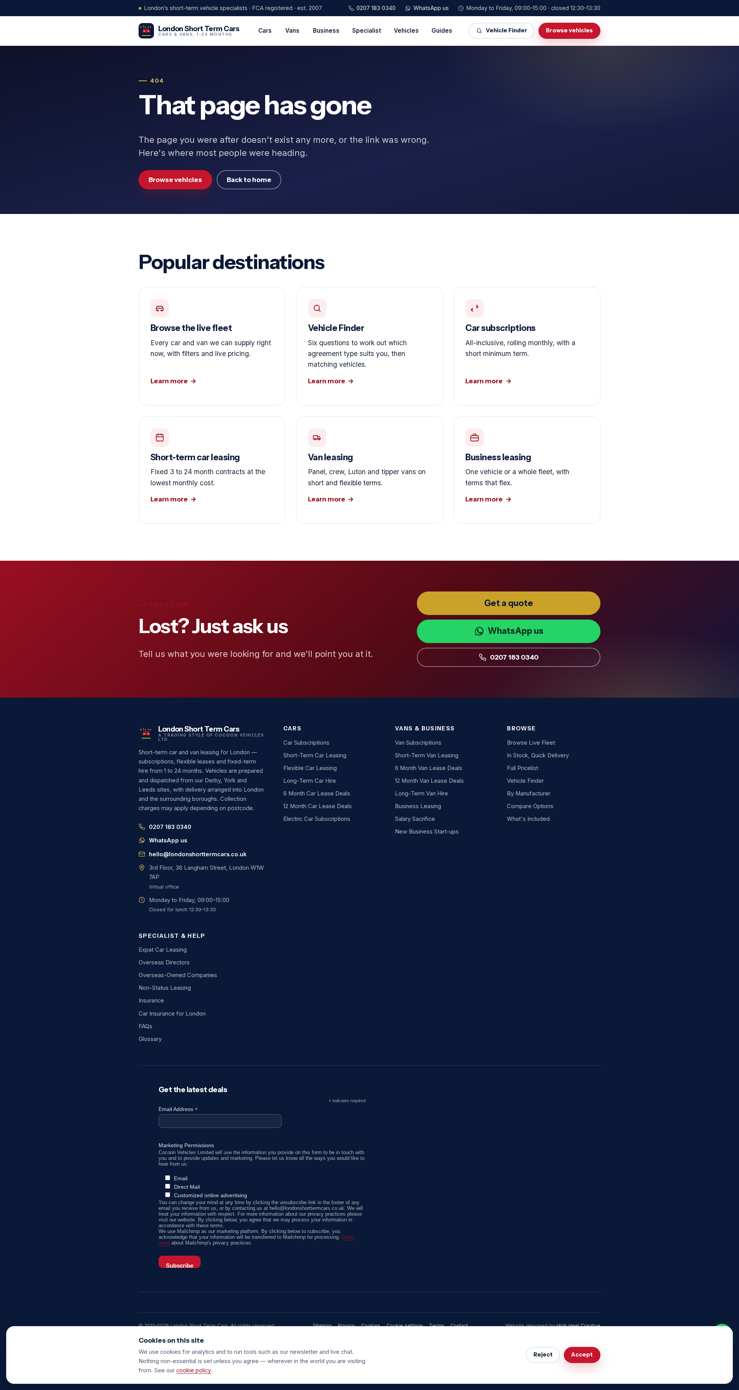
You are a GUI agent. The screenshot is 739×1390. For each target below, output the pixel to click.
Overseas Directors (164, 962)
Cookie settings (404, 1325)
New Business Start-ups (427, 831)
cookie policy (193, 1370)
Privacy (346, 1325)
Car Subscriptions (306, 742)
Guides (441, 30)
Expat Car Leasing (163, 949)
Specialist (366, 30)
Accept (582, 1354)
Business (326, 30)
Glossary (150, 1039)
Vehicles (406, 30)
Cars (265, 30)
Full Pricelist (522, 768)
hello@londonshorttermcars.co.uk (197, 854)
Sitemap (322, 1325)
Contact (459, 1325)
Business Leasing (418, 806)
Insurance (151, 1000)
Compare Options (530, 806)
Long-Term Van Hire (421, 793)
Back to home (249, 179)
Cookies (370, 1325)
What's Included (528, 818)
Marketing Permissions (186, 1145)
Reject (543, 1354)
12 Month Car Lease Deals (317, 806)
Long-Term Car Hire (309, 780)
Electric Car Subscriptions (316, 818)
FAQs (145, 1026)
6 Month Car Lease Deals (316, 793)
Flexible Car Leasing (310, 768)
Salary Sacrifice (415, 818)
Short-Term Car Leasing (314, 755)
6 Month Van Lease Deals (428, 768)
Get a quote (508, 603)
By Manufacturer (528, 793)
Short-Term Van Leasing (426, 755)
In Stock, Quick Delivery (538, 755)
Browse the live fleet (212, 346)
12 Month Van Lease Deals (429, 780)
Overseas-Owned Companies (178, 975)
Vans (292, 30)
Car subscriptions (527, 346)
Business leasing (527, 470)
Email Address (178, 1109)
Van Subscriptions (418, 742)
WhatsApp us (431, 8)
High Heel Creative (578, 1325)
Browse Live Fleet (531, 742)
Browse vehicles (569, 30)
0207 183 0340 (376, 8)
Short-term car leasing (212, 470)
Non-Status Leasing (165, 987)
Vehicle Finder (506, 30)
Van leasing (369, 470)
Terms (436, 1325)
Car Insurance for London (172, 1013)
